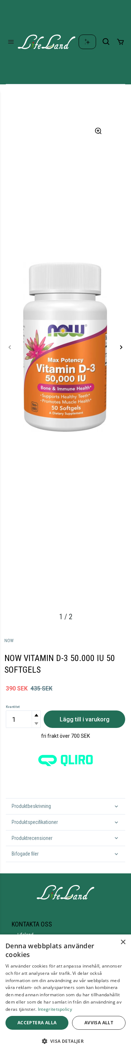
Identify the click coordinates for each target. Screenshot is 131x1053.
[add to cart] (120, 42)
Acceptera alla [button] (37, 1023)
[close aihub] (87, 42)
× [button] (123, 942)
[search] (106, 42)
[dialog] (65, 993)
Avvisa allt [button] (98, 1023)
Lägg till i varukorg (85, 719)
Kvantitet (13, 707)
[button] (36, 715)
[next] (121, 347)
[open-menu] (11, 42)
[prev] (10, 347)
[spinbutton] (23, 719)
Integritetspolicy (55, 1009)
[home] (46, 42)
